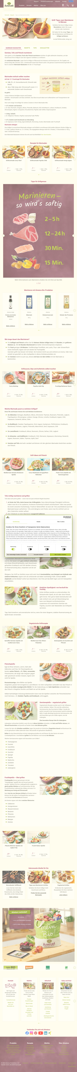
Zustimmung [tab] (16, 521)
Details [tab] (38, 521)
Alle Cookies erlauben (60, 554)
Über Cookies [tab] (61, 521)
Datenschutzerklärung (63, 542)
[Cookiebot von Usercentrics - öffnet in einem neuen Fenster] (64, 517)
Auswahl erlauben (38, 554)
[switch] (30, 549)
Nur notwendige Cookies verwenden (16, 554)
